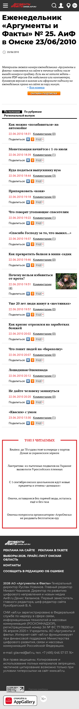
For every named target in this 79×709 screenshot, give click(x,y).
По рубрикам (33, 111)
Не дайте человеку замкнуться (34, 391)
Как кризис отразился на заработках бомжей (39, 326)
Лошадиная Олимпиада (28, 370)
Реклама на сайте (19, 550)
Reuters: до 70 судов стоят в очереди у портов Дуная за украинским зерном (39, 451)
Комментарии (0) (44, 133)
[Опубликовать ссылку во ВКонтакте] (28, 139)
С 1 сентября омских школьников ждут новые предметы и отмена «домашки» (39, 483)
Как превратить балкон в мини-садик (40, 254)
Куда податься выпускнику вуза (35, 170)
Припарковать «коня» (27, 191)
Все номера (37, 87)
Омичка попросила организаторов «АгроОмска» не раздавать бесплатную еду (39, 516)
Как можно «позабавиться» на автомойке (34, 126)
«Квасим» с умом (22, 412)
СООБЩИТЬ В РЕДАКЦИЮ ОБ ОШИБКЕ (33, 571)
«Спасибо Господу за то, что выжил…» (40, 233)
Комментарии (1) (44, 154)
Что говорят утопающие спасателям (39, 212)
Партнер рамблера (38, 689)
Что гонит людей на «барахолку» (36, 349)
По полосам (12, 111)
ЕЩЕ (39, 139)
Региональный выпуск (19, 115)
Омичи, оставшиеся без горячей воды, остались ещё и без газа (39, 500)
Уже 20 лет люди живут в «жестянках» (40, 303)
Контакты (12, 565)
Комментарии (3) (44, 175)
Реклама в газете (53, 550)
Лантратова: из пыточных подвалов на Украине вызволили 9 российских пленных (39, 467)
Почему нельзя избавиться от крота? (31, 277)
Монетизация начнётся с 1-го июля (38, 149)
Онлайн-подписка (44, 93)
